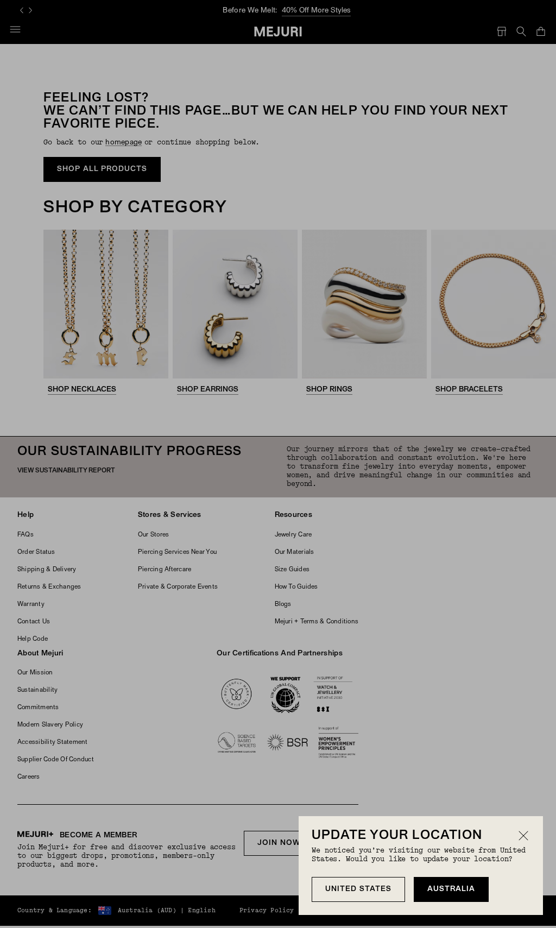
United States (358, 889)
